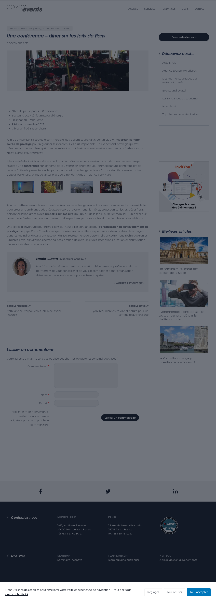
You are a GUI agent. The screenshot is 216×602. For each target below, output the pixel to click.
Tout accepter (199, 592)
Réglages (153, 592)
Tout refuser (174, 592)
